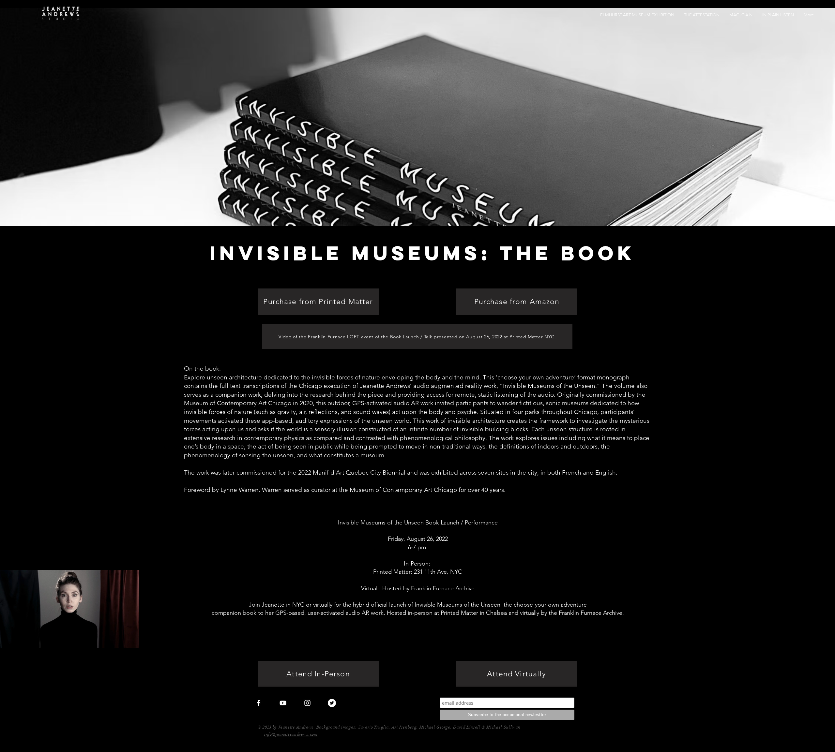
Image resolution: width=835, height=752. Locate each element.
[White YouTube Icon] (283, 703)
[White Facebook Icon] (258, 703)
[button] (131, 641)
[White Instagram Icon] (307, 703)
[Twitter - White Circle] (332, 703)
